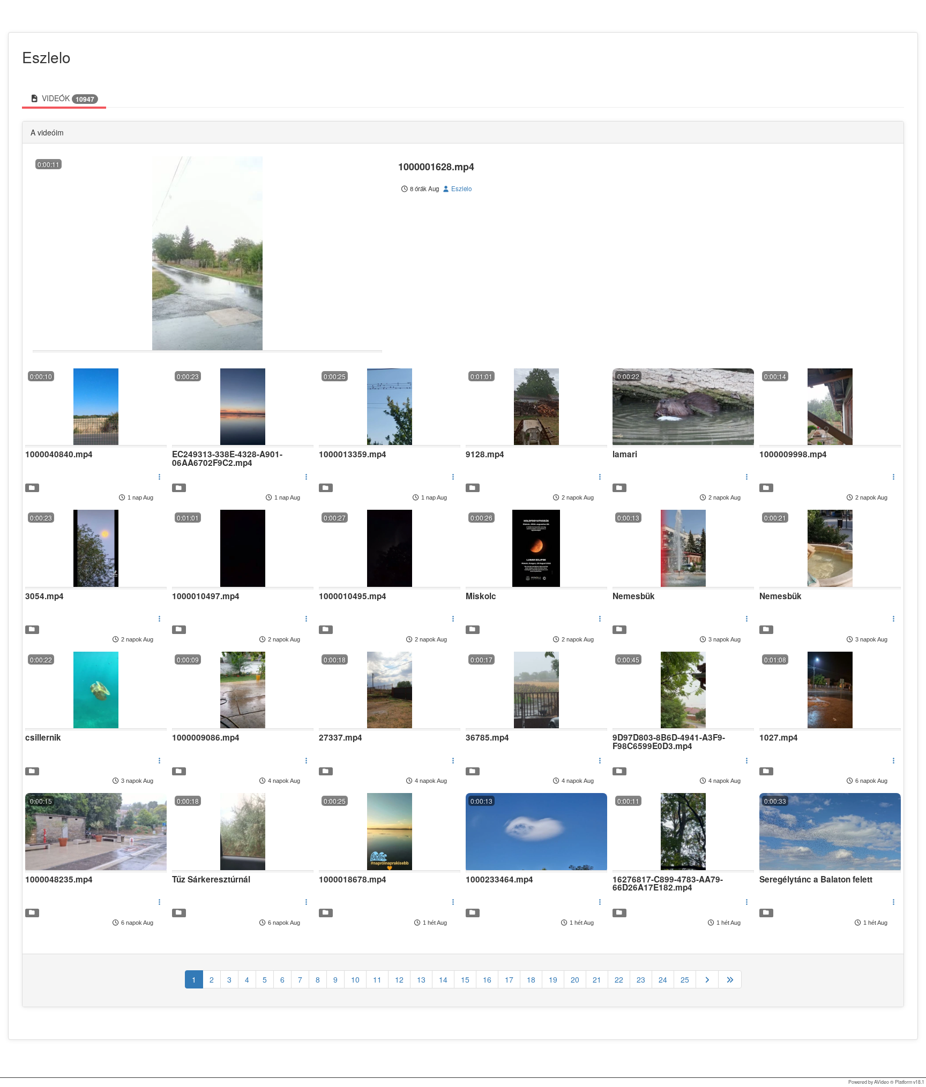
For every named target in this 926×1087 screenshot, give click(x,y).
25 (685, 979)
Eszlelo (461, 188)
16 (487, 979)
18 (531, 979)
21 (597, 979)
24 (663, 979)
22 (619, 979)
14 (443, 979)
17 (509, 979)
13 (421, 979)
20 (575, 979)
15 (465, 979)
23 (641, 979)
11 (377, 979)
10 (355, 979)
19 (553, 979)
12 (399, 979)
